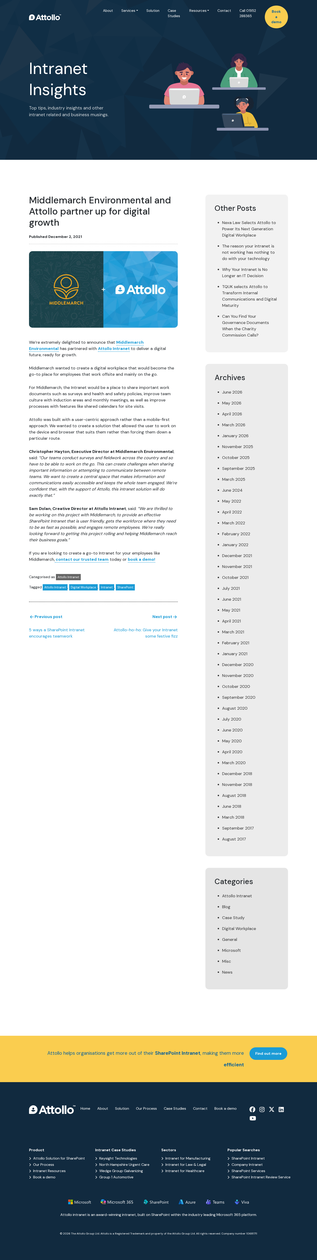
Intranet (107, 587)
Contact (224, 10)
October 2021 (235, 577)
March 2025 (233, 479)
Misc (226, 961)
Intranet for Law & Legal (185, 1164)
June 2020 (232, 730)
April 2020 (232, 752)
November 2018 (237, 784)
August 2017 (234, 839)
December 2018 (237, 773)
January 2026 (235, 436)
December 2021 (237, 555)
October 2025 (236, 457)
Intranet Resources (49, 1170)
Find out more (268, 1053)
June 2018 (231, 806)
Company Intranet (247, 1164)
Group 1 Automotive (116, 1177)
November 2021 (237, 566)
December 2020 (237, 664)
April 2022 (232, 512)
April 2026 (232, 414)
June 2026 (232, 392)
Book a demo (276, 16)
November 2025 (237, 446)
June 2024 (232, 490)
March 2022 (233, 523)
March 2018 (233, 817)
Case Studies (174, 13)
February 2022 (236, 534)
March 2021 (233, 632)
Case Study (233, 917)
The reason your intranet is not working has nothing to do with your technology (248, 252)
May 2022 (231, 501)
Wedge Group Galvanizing (121, 1170)
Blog (226, 907)
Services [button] (128, 10)
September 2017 (238, 828)
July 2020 (231, 719)
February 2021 (235, 643)
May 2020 (232, 741)
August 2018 (234, 795)
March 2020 (234, 763)
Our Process (146, 1108)
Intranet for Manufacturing (187, 1158)
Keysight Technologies (118, 1158)
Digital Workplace (83, 587)
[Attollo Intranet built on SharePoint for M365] (45, 17)
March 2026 (233, 425)
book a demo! (141, 559)
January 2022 (235, 545)
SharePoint (125, 587)
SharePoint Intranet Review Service (261, 1177)
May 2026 (231, 403)
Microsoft (231, 950)
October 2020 (236, 686)
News (227, 972)
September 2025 (238, 468)
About (108, 10)
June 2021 (231, 599)
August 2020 (234, 708)
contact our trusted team (82, 559)
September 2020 (238, 697)
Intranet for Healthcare (184, 1170)
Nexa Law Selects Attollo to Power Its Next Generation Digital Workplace (249, 229)
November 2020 (237, 675)
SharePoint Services (248, 1170)
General (229, 939)
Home (85, 1108)
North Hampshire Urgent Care (124, 1164)
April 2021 (231, 621)
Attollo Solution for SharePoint (59, 1158)
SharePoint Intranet (248, 1158)
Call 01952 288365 (247, 13)
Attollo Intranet (114, 348)
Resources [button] (198, 10)
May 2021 (231, 610)
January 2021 (234, 654)
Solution (152, 10)
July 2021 (231, 588)
